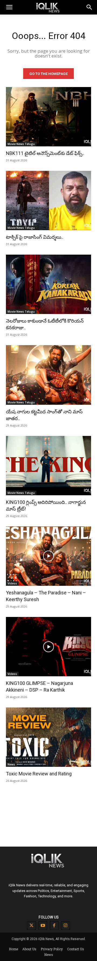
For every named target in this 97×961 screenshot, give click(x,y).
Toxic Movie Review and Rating (39, 773)
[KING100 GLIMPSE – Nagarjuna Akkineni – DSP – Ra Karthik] (48, 646)
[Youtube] (43, 925)
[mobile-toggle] (9, 7)
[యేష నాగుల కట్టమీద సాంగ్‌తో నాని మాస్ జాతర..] (48, 374)
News (11, 764)
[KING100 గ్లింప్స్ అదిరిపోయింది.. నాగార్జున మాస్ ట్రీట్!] (48, 465)
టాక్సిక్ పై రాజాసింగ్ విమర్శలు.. (34, 237)
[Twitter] (31, 925)
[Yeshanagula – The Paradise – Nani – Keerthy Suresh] (48, 556)
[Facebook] (54, 925)
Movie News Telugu (21, 144)
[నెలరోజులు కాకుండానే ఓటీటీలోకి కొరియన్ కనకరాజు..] (48, 284)
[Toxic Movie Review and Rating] (48, 737)
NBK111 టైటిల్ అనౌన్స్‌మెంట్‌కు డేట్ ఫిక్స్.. (45, 153)
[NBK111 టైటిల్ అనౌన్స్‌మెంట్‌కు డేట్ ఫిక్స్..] (48, 116)
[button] (89, 7)
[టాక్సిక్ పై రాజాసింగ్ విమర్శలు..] (48, 200)
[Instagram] (65, 925)
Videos (12, 583)
